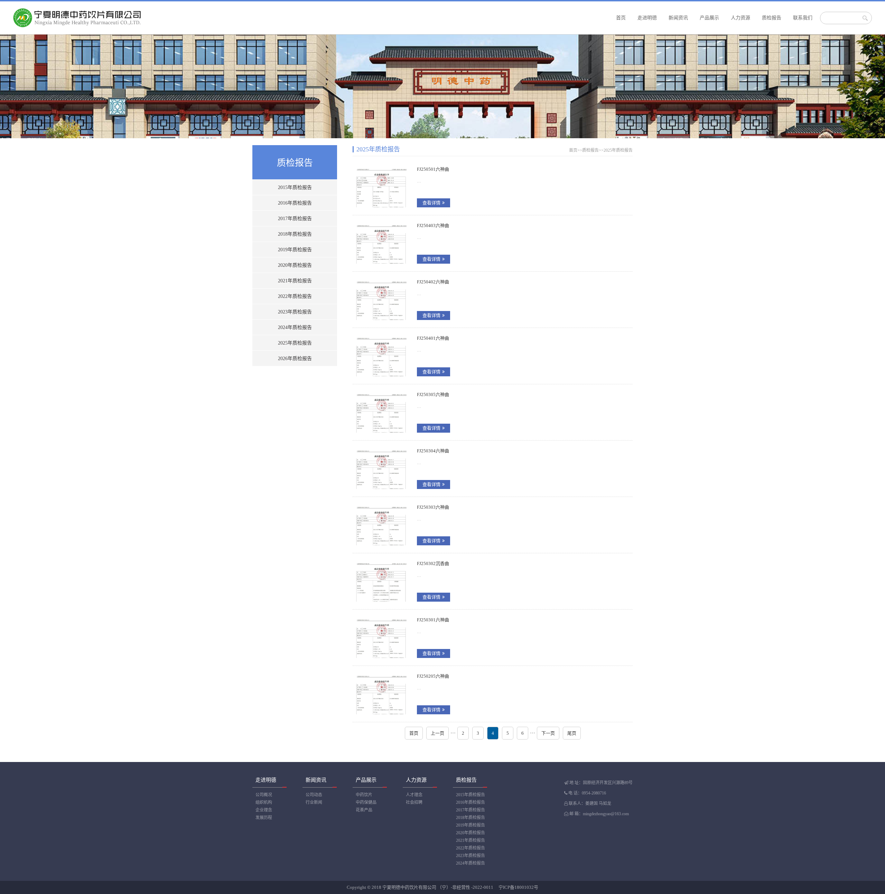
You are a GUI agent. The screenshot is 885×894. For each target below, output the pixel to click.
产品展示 (709, 17)
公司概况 (263, 794)
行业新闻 (314, 802)
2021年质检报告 (295, 280)
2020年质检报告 (295, 265)
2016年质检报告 (295, 203)
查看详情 (431, 202)
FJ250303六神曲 (433, 507)
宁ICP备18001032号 (518, 887)
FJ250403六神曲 (433, 225)
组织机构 (263, 802)
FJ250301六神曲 (433, 619)
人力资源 (740, 17)
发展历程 (263, 817)
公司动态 (314, 794)
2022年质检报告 (295, 296)
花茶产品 (364, 810)
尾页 (571, 733)
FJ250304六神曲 (433, 450)
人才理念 (414, 794)
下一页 (548, 733)
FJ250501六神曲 (433, 169)
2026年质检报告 (295, 358)
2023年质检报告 (295, 311)
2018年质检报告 (295, 234)
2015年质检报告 (295, 187)
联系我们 (802, 17)
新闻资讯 (678, 17)
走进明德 (647, 17)
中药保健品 (366, 802)
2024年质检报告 (295, 327)
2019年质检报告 (295, 249)
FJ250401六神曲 (433, 338)
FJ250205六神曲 (433, 676)
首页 (621, 17)
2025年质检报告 (295, 343)
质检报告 (771, 17)
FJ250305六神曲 (433, 394)
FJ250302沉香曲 (433, 563)
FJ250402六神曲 (433, 281)
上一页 (437, 733)
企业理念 (263, 810)
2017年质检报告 (295, 218)
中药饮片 (364, 794)
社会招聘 (414, 802)
